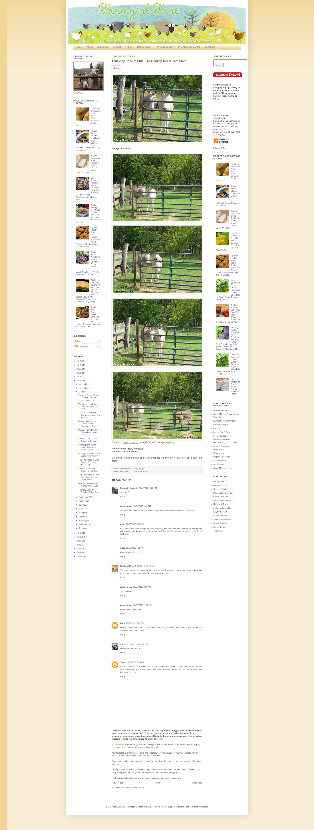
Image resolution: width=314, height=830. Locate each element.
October (83, 392)
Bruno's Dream (220, 485)
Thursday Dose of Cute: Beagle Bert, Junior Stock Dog (89, 462)
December (84, 384)
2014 (79, 373)
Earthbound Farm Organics (225, 421)
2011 (79, 533)
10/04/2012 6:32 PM (148, 488)
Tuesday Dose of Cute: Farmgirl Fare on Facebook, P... (88, 397)
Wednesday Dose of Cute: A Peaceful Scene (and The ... (87, 423)
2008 (79, 545)
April (81, 516)
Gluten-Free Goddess (223, 500)
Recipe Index (144, 47)
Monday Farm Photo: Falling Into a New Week (87, 432)
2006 (79, 553)
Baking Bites (218, 481)
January (83, 528)
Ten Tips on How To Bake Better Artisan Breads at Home (235, 386)
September (84, 497)
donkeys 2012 (144, 471)
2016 (79, 365)
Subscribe (102, 47)
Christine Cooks (220, 489)
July (81, 505)
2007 (79, 549)
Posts (80, 341)
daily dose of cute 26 (128, 471)
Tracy (122, 662)
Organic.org (218, 453)
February (83, 524)
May (81, 513)
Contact (117, 47)
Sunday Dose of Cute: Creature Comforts (88, 440)
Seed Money (218, 464)
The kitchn (218, 531)
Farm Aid (217, 428)
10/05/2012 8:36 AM (142, 587)
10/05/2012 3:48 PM (135, 623)
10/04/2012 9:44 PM (142, 506)
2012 (79, 381)
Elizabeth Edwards (129, 488)
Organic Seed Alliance (223, 457)
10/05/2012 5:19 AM (135, 548)
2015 (79, 369)
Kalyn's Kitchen (220, 512)
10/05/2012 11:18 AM (142, 605)
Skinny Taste (219, 527)
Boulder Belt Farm (221, 410)
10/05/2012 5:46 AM (145, 566)
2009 (79, 541)
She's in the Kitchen (222, 519)
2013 (79, 377)
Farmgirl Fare (137, 744)
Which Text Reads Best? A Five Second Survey (87, 273)
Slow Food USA (220, 460)
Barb (122, 623)
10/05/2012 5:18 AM (135, 524)
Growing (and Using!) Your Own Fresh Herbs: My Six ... (87, 447)
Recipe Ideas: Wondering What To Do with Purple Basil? (95, 259)
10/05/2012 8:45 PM (135, 662)
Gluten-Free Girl (220, 497)
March (82, 520)
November (84, 388)
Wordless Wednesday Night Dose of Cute (88, 484)
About (89, 47)
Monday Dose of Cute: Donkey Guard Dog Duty (88, 406)
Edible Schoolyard (221, 425)
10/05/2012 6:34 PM (139, 644)
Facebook (210, 47)
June (81, 509)
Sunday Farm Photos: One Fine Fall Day (88, 469)
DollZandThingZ (128, 566)
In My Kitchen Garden (189, 47)
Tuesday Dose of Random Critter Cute (88, 491)
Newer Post (117, 783)
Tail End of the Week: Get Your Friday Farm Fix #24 (89, 414)
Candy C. (124, 644)
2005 (79, 556)
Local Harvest (219, 436)
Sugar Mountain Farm (222, 468)
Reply (122, 496)
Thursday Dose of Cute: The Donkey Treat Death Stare (149, 61)
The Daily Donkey (164, 47)
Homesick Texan (220, 504)
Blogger (204, 807)
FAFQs (129, 47)
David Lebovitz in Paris (223, 493)
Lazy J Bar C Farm (221, 432)
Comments (83, 347)
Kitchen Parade (220, 515)
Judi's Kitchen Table (222, 508)
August (82, 501)
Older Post (197, 783)
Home (79, 47)
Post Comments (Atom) (134, 787)
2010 (79, 537)
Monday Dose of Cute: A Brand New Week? (89, 454)
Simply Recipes (220, 523)
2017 (79, 361)
